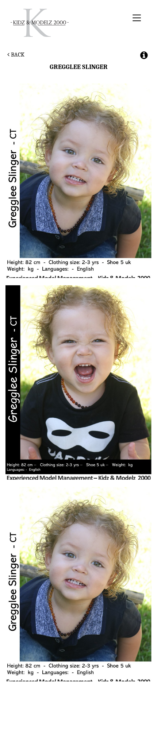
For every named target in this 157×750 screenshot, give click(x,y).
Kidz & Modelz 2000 (68, 23)
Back (16, 54)
